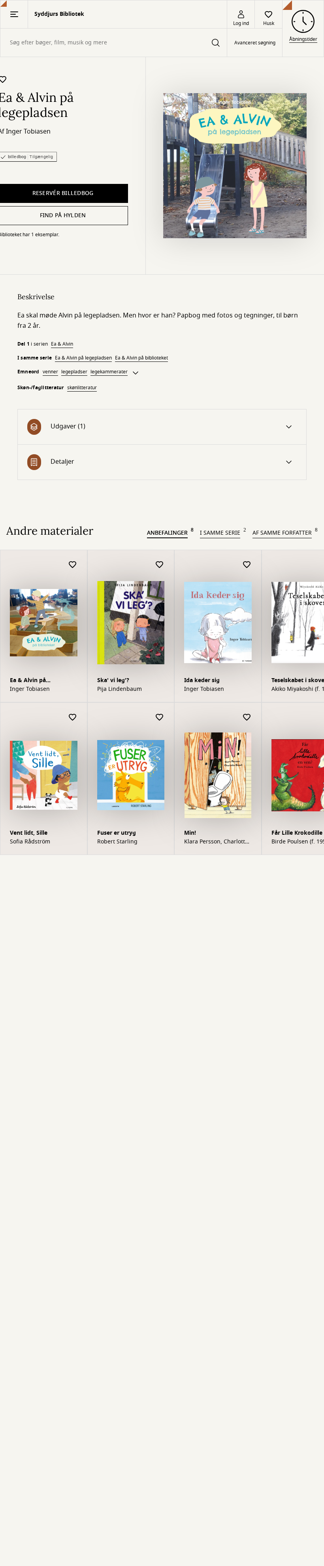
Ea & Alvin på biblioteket (141, 357)
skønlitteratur (82, 387)
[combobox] (113, 43)
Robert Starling (117, 842)
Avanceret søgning (254, 42)
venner (50, 371)
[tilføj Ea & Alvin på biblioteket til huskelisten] (72, 565)
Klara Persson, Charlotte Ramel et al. (216, 842)
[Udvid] (135, 373)
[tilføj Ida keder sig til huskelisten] (247, 565)
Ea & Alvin (62, 344)
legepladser (74, 371)
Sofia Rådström (30, 842)
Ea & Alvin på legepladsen (83, 357)
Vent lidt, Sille (28, 833)
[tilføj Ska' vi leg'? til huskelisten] (159, 565)
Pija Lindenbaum (119, 689)
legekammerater (109, 371)
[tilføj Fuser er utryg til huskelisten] (159, 717)
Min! (190, 833)
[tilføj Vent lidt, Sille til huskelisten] (72, 717)
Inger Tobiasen (28, 131)
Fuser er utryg (116, 833)
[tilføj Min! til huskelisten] (247, 717)
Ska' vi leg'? (113, 680)
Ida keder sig (202, 680)
